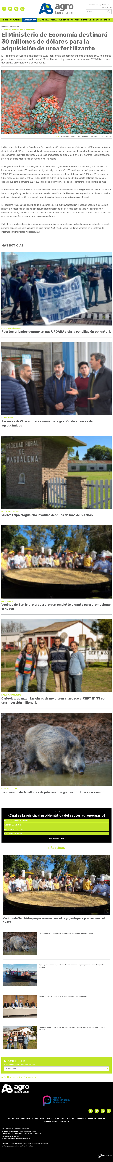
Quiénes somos (50, 1122)
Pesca (54, 20)
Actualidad (16, 20)
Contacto (64, 1122)
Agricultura (30, 20)
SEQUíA (62, 136)
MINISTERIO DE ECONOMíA (99, 136)
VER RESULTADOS (56, 839)
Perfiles (97, 20)
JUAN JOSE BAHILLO (83, 136)
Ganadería (43, 20)
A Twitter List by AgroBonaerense (18, 1077)
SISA (110, 136)
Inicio (5, 20)
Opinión (107, 20)
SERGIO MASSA (70, 136)
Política (75, 20)
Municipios (64, 20)
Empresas (86, 20)
